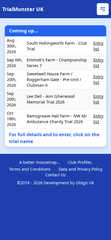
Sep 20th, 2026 (12, 79)
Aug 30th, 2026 (12, 46)
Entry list (98, 45)
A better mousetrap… (39, 162)
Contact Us (55, 174)
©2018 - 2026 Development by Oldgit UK (55, 182)
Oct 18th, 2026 (12, 118)
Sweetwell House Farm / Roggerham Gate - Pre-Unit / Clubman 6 (54, 79)
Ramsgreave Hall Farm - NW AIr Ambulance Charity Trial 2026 (57, 118)
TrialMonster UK (23, 9)
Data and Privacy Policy (80, 169)
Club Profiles (80, 162)
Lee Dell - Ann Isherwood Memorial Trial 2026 (51, 99)
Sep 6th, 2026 (14, 62)
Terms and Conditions (30, 169)
